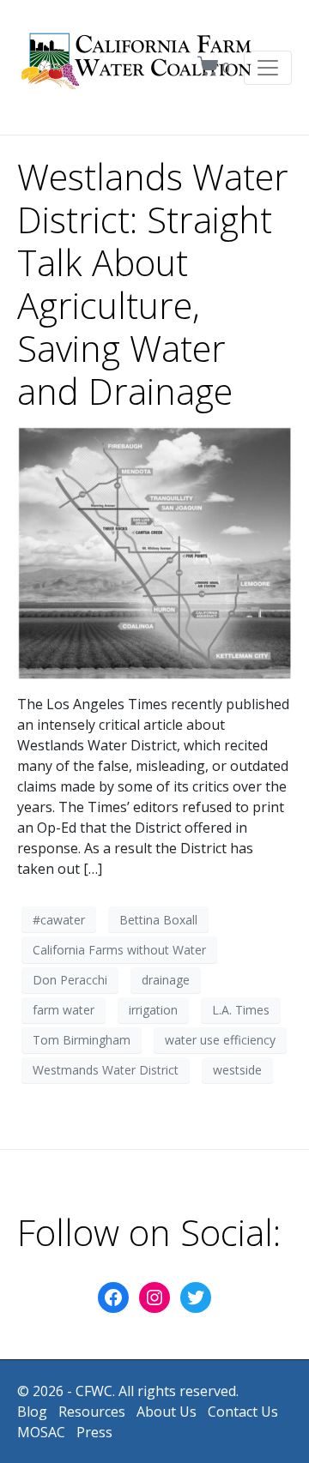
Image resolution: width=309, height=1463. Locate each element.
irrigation (153, 1010)
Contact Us (243, 1411)
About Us (166, 1411)
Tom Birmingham (81, 1040)
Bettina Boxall (158, 920)
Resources (91, 1411)
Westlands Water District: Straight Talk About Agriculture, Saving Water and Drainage (152, 284)
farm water (63, 1010)
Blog (32, 1411)
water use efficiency (220, 1040)
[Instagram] (154, 1297)
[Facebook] (113, 1297)
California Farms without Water (119, 950)
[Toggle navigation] (268, 68)
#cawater (59, 920)
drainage (166, 980)
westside (237, 1070)
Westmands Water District (106, 1070)
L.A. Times (241, 1010)
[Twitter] (195, 1297)
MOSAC (41, 1432)
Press (94, 1432)
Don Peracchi (70, 980)
